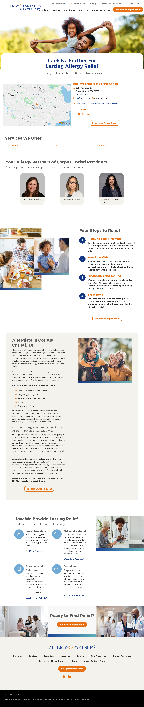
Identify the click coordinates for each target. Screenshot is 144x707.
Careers (80, 656)
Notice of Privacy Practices (12, 699)
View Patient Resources (74, 595)
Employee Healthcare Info (82, 699)
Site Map (93, 699)
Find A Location (98, 656)
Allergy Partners (24, 7)
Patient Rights (26, 699)
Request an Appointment (128, 10)
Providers (17, 656)
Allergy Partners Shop (94, 661)
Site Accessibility (60, 699)
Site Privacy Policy (37, 699)
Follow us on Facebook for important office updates (97, 104)
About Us (83, 10)
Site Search (70, 699)
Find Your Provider (34, 551)
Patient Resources (101, 10)
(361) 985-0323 (83, 98)
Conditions (69, 10)
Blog (74, 661)
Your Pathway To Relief (36, 598)
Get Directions (82, 94)
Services (56, 10)
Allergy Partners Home (72, 669)
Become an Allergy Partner (52, 661)
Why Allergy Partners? (74, 559)
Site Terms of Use (49, 699)
